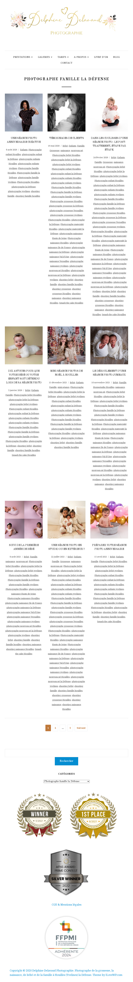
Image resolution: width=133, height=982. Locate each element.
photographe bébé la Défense (66, 159)
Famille (81, 145)
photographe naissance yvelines (23, 621)
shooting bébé (66, 279)
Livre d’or (101, 56)
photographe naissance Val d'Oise (23, 612)
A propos (80, 56)
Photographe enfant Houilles (66, 168)
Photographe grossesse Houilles (66, 201)
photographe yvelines (19, 191)
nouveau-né (77, 150)
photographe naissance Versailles (23, 616)
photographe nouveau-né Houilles (23, 625)
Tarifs (62, 56)
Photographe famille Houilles (66, 187)
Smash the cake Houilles (71, 302)
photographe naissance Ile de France (23, 603)
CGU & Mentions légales (66, 904)
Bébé (65, 145)
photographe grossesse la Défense (66, 205)
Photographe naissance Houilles (23, 598)
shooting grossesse (61, 288)
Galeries (44, 56)
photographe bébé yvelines (66, 164)
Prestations (21, 56)
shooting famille (74, 442)
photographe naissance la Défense (23, 607)
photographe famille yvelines (66, 196)
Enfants (24, 149)
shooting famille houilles (27, 195)
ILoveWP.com (114, 975)
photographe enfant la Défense (66, 173)
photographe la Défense (24, 186)
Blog (116, 56)
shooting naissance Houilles (20, 649)
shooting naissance (31, 644)
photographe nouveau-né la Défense (23, 630)
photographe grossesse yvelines (66, 215)
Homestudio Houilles (103, 387)
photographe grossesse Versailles (66, 210)
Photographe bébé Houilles (66, 155)
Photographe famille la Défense (66, 192)
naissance (65, 150)
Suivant (81, 727)
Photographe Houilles (28, 182)
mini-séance (63, 387)
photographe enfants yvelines (66, 182)
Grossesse (55, 150)
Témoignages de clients (66, 138)
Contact (67, 62)
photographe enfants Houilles (66, 178)
